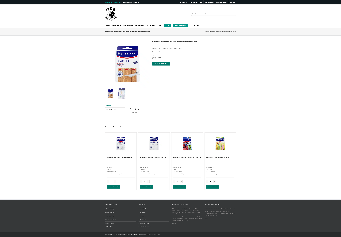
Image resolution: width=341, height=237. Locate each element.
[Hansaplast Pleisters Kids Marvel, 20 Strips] (187, 144)
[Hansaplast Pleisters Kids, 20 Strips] (220, 144)
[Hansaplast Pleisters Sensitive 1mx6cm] (120, 144)
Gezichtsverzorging (110, 212)
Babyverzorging (110, 209)
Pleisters (159, 57)
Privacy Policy (124, 234)
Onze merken (143, 212)
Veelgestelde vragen (144, 223)
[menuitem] (108, 25)
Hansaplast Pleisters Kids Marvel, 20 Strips (187, 158)
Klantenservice (143, 216)
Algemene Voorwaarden (145, 227)
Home (206, 31)
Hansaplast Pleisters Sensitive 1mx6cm (119, 158)
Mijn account (143, 219)
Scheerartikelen (109, 227)
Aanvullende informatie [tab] (110, 109)
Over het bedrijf (143, 209)
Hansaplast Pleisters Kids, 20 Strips (217, 158)
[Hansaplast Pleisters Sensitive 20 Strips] (154, 144)
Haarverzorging (110, 216)
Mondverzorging (110, 223)
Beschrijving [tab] (108, 106)
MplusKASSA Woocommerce (139, 234)
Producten (210, 31)
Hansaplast (157, 59)
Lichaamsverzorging (111, 219)
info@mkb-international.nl (131, 2)
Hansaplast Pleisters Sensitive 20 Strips (153, 158)
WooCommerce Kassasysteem (153, 234)
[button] (198, 25)
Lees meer (174, 223)
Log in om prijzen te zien (161, 64)
